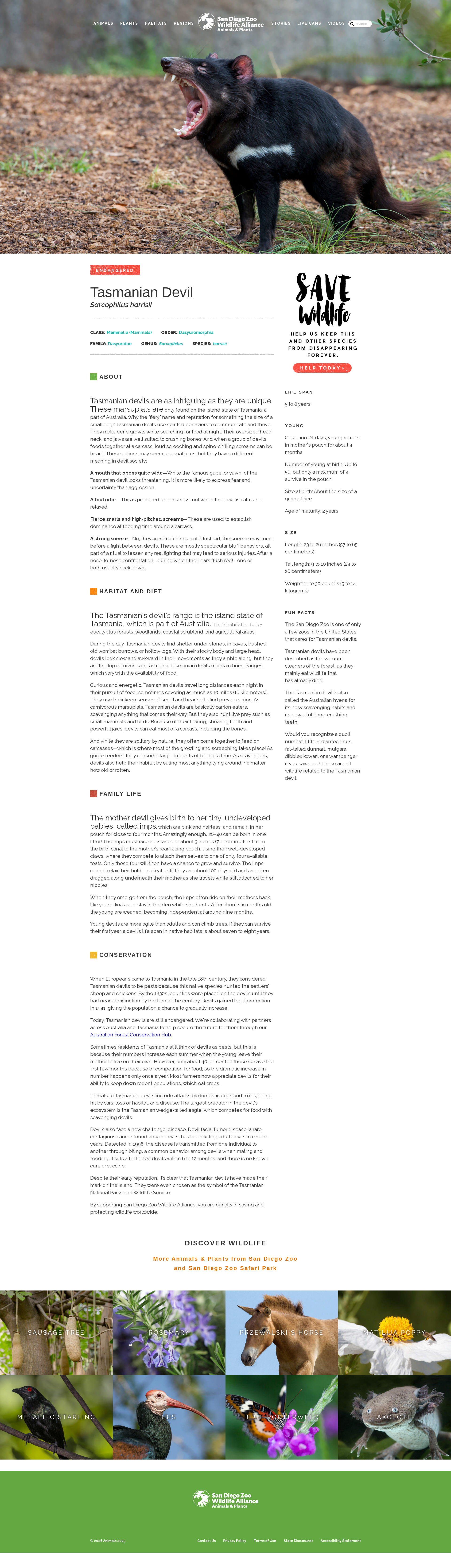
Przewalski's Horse (282, 1332)
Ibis (169, 1417)
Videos (336, 23)
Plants (129, 23)
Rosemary (169, 1332)
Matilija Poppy (394, 1332)
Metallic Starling (56, 1417)
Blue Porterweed (282, 1417)
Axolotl (394, 1417)
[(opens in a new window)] (323, 319)
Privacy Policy (234, 1541)
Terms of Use (265, 1541)
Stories (281, 23)
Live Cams (309, 23)
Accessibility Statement (341, 1541)
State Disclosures (298, 1541)
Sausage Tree (56, 1332)
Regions (184, 23)
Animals (103, 23)
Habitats (156, 23)
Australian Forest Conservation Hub (130, 1035)
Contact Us (206, 1541)
